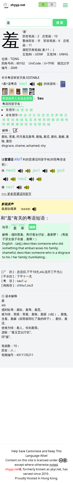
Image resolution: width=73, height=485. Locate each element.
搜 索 (59, 23)
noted (53, 465)
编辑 (32, 227)
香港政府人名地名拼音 (17, 98)
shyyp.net (12, 469)
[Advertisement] (36, 406)
